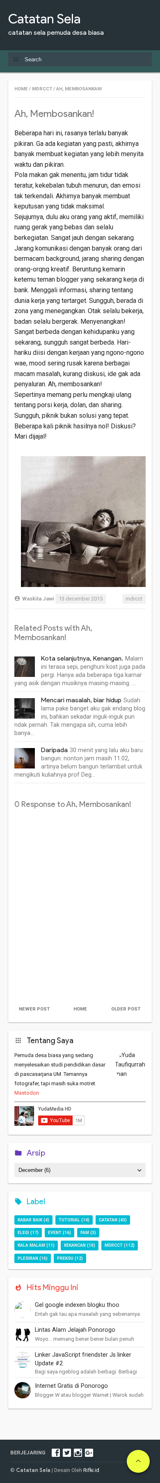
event (55, 1232)
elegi (23, 1232)
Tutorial (69, 1220)
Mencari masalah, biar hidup (81, 700)
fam (84, 1232)
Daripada (54, 750)
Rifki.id (91, 1470)
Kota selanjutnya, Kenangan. (82, 658)
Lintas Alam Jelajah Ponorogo (75, 1329)
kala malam (31, 1245)
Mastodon (26, 1093)
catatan (108, 1220)
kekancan (75, 1245)
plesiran (28, 1258)
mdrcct (134, 599)
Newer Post (34, 1009)
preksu (65, 1258)
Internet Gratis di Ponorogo (71, 1385)
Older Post (125, 1009)
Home (80, 1009)
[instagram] (78, 1452)
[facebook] (56, 1452)
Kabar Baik (30, 1220)
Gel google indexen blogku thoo (77, 1305)
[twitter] (67, 1452)
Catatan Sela (44, 19)
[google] (89, 1452)
